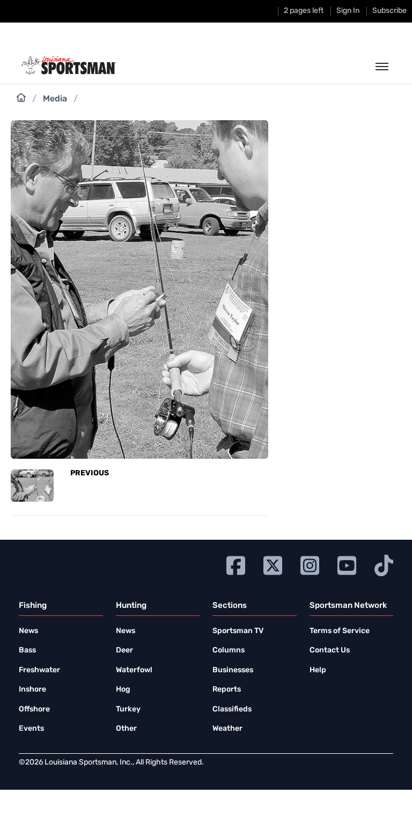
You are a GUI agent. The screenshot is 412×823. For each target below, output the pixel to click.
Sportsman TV (237, 631)
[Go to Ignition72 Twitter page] (272, 564)
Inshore (32, 690)
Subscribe (389, 11)
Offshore (34, 710)
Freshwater (39, 670)
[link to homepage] (68, 65)
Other (126, 729)
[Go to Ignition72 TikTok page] (383, 564)
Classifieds (232, 710)
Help (318, 670)
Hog (123, 690)
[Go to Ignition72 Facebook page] (235, 564)
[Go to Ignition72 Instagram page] (309, 564)
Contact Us (330, 650)
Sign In (347, 11)
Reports (226, 690)
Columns (228, 650)
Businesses (232, 670)
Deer (124, 650)
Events (31, 729)
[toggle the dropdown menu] (382, 67)
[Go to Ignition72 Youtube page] (346, 564)
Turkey (128, 710)
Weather (227, 729)
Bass (27, 650)
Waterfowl (134, 670)
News (28, 631)
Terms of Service (340, 631)
